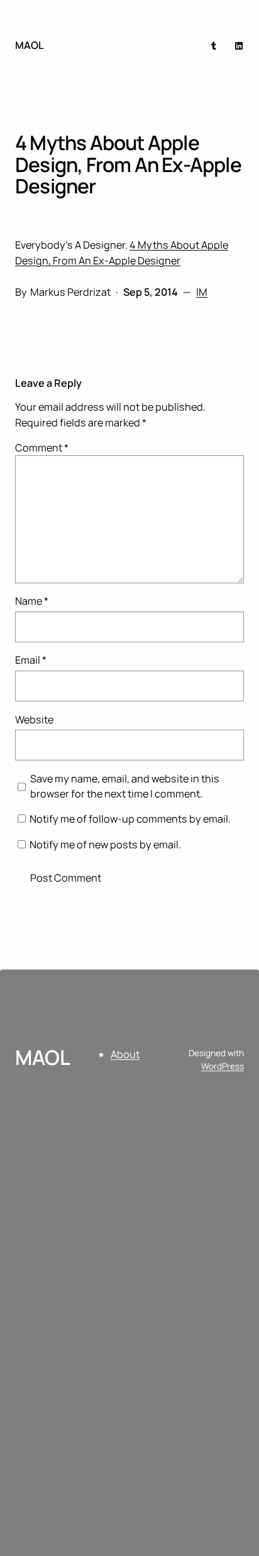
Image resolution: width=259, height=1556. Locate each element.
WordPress (222, 1066)
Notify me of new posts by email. (105, 844)
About (125, 1054)
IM (201, 292)
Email (31, 660)
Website (34, 720)
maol (29, 45)
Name (31, 601)
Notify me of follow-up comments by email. (130, 819)
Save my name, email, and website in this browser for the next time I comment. (124, 786)
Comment (42, 448)
